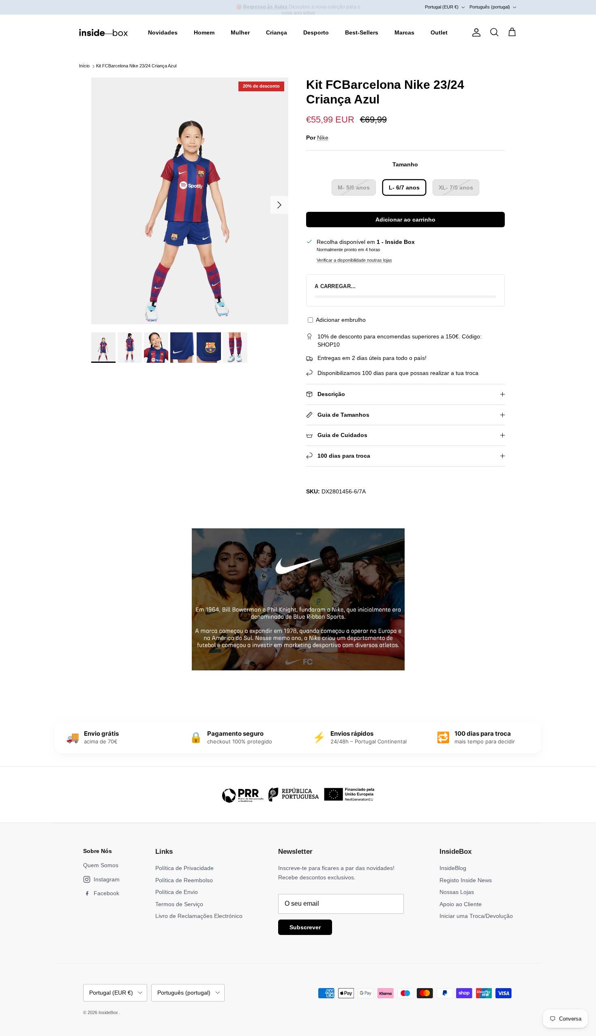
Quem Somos (100, 865)
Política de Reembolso (184, 880)
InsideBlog (452, 868)
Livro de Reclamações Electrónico (198, 916)
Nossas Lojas (456, 892)
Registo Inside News (465, 880)
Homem (204, 32)
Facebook (106, 893)
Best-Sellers (361, 32)
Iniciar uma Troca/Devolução (476, 916)
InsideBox (109, 1012)
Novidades (163, 32)
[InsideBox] (103, 32)
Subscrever (305, 927)
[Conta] (474, 32)
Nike (322, 137)
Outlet (439, 32)
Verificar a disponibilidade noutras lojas (354, 260)
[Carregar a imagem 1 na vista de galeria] (189, 201)
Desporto (316, 32)
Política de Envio (176, 892)
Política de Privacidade (184, 868)
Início (84, 66)
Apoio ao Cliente (460, 904)
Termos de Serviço (179, 904)
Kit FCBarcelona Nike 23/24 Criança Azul (136, 66)
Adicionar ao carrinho (405, 219)
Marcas (404, 32)
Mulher (240, 32)
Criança (276, 32)
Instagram (107, 879)
